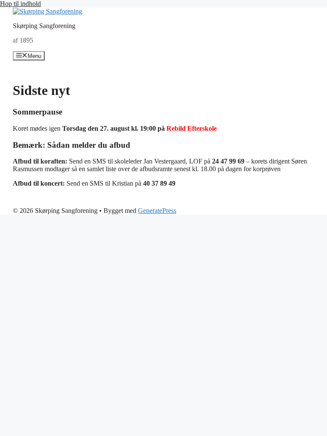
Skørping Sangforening (44, 25)
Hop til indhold (20, 3)
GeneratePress (157, 210)
